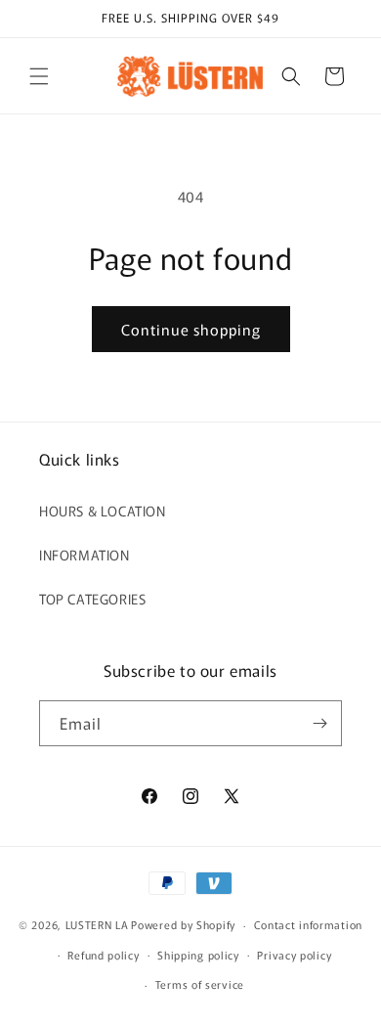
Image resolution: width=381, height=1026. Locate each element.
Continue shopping (191, 329)
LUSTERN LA (97, 924)
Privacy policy (294, 954)
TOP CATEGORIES (92, 598)
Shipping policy (198, 954)
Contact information (308, 924)
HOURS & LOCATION (102, 510)
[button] (39, 76)
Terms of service (199, 984)
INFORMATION (84, 554)
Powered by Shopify (183, 924)
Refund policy (103, 954)
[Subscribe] (319, 723)
